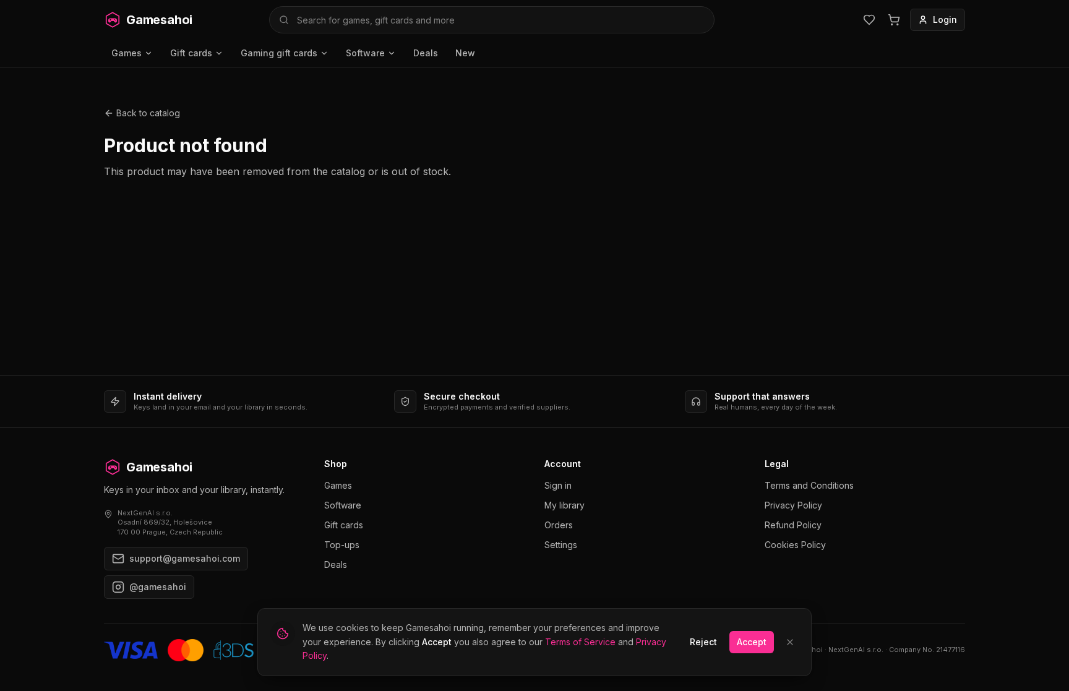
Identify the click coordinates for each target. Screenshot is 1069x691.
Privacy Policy (793, 505)
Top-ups (341, 544)
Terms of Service (580, 642)
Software (365, 53)
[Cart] (894, 20)
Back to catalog (148, 113)
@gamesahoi (157, 587)
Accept (751, 642)
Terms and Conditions (809, 485)
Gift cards (191, 53)
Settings (560, 544)
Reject (703, 642)
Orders (558, 525)
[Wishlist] (869, 20)
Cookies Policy (795, 544)
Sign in (558, 485)
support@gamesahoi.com (184, 558)
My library (564, 505)
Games (126, 53)
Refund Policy (793, 525)
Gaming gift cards (279, 53)
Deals (425, 53)
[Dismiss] (790, 642)
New (465, 53)
